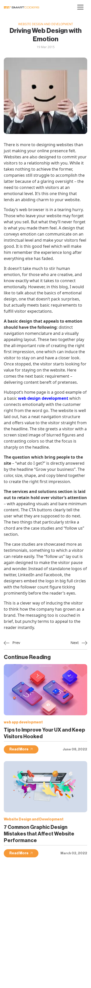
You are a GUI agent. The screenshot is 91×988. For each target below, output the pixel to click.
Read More (19, 749)
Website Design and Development (45, 24)
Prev (15, 642)
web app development (23, 722)
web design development (43, 398)
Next (75, 642)
